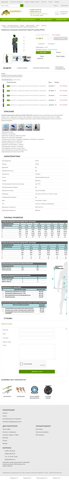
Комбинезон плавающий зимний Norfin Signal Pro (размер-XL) (28, 100)
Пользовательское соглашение (12, 418)
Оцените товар (7, 342)
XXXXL (20, 76)
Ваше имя (5, 330)
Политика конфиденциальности (12, 421)
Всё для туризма (46, 19)
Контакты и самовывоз (16, 2)
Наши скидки (4, 2)
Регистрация (64, 5)
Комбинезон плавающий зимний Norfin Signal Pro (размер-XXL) (29, 105)
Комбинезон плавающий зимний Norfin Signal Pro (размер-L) (28, 95)
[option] (8, 58)
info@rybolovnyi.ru (10, 459)
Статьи (5, 416)
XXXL (15, 76)
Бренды (57, 2)
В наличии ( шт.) (7, 79)
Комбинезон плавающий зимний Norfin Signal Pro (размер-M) (28, 90)
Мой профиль (40, 435)
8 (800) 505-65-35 (34, 12)
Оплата (51, 2)
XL (8, 76)
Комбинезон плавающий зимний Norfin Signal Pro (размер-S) (28, 86)
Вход (55, 5)
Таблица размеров (60, 68)
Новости (5, 413)
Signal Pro (44, 49)
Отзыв (4, 345)
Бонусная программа (42, 432)
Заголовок (5, 338)
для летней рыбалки (9, 19)
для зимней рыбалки (28, 19)
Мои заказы (39, 429)
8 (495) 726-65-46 (34, 10)
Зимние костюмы (52, 49)
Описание (22, 68)
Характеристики (41, 68)
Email (4, 334)
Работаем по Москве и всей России (38, 13)
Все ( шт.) (17, 79)
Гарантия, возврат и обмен (32, 2)
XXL (12, 76)
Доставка (43, 2)
